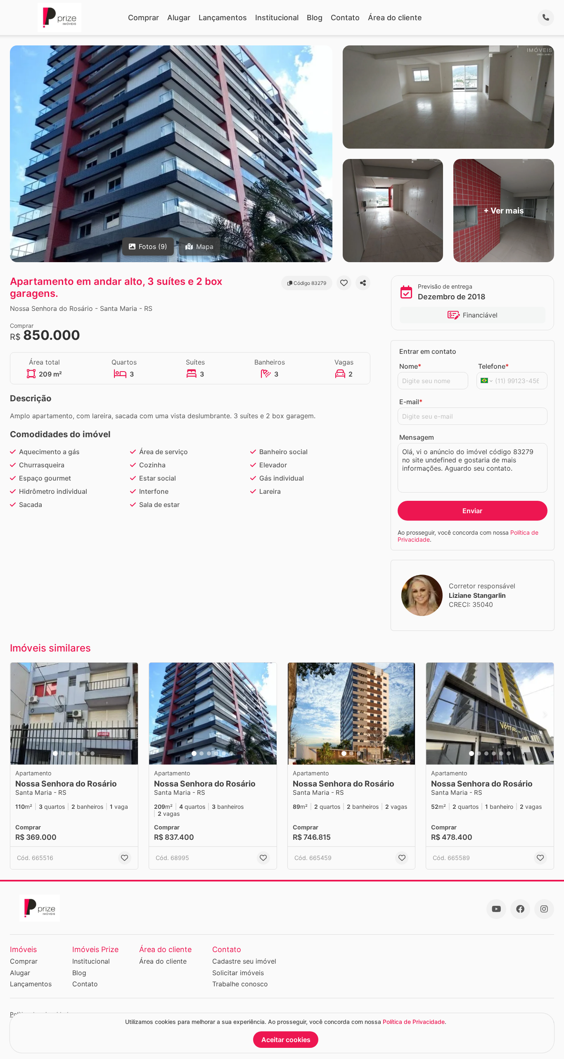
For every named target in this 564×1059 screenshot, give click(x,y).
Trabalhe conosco (240, 984)
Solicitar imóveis (238, 973)
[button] (74, 714)
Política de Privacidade (414, 1021)
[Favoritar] (344, 282)
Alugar (178, 17)
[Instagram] (544, 909)
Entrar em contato (427, 351)
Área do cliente (395, 17)
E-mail (410, 402)
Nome (410, 366)
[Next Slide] (129, 714)
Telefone (493, 366)
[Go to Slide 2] (63, 753)
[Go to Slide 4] (78, 753)
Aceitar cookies (285, 1039)
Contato (345, 17)
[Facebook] (520, 909)
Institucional (277, 17)
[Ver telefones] (546, 17)
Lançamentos (223, 17)
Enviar (472, 511)
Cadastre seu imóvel (244, 961)
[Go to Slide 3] (70, 753)
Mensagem (416, 437)
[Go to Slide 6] (92, 753)
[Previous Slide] (19, 714)
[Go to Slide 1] (55, 753)
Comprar (143, 17)
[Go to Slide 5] (85, 753)
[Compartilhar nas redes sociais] (362, 282)
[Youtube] (496, 909)
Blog (314, 17)
